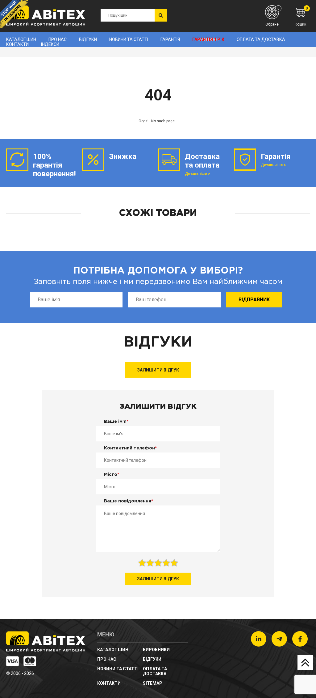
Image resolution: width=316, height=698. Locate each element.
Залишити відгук (158, 369)
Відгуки (88, 39)
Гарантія (170, 39)
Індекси (50, 44)
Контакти (17, 44)
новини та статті (128, 39)
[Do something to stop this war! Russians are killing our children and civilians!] (14, 14)
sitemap (152, 683)
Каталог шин (21, 39)
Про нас (57, 39)
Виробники (156, 649)
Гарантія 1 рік (208, 39)
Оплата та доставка (261, 39)
